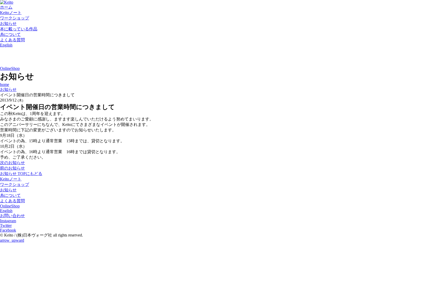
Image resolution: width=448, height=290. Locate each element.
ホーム (6, 7)
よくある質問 (12, 40)
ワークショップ (14, 18)
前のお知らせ (12, 168)
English (6, 45)
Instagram (8, 221)
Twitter (6, 225)
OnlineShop (10, 68)
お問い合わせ (12, 215)
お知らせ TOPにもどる (21, 173)
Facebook (8, 230)
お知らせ (8, 23)
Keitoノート (11, 12)
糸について (10, 34)
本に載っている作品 (18, 29)
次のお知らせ (12, 162)
